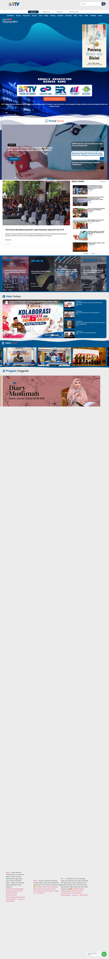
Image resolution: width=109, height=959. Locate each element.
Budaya (46, 15)
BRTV (21, 285)
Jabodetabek (10, 15)
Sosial (40, 15)
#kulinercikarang (11, 895)
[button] (8, 177)
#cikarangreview (66, 893)
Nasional (18, 15)
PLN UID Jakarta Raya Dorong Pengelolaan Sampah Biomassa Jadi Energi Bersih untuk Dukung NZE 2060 (28, 272)
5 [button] (103, 286)
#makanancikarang (49, 889)
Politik (86, 15)
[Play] (25, 356)
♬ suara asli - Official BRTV (79, 895)
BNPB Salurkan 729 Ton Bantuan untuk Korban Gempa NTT (96, 221)
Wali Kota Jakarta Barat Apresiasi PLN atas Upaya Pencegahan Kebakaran (96, 210)
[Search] (104, 3)
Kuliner (100, 15)
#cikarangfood (10, 899)
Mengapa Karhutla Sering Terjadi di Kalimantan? (86, 145)
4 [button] (103, 283)
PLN (23, 259)
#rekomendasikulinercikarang (15, 897)
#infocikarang (47, 891)
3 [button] (103, 280)
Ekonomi (34, 15)
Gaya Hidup (68, 15)
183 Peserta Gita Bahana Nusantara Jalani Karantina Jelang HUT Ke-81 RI (34, 230)
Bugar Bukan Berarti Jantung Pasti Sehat (32, 149)
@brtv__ (8, 872)
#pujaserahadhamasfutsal (14, 891)
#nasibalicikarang (78, 889)
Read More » (8, 240)
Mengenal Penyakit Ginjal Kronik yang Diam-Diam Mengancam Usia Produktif (96, 232)
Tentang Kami (74, 12)
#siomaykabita (38, 891)
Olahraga (52, 15)
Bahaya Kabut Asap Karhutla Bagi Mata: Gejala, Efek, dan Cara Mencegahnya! (85, 165)
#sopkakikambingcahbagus (15, 889)
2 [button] (103, 277)
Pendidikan (93, 15)
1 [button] (103, 274)
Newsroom (46, 12)
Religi (75, 15)
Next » (93, 253)
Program (60, 12)
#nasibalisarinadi (66, 891)
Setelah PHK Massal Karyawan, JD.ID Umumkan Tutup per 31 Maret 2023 (80, 272)
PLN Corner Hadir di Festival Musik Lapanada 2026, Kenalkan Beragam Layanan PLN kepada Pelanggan (95, 187)
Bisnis (80, 15)
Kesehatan (60, 15)
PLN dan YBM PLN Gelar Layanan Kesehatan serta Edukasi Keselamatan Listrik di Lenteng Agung (96, 199)
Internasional (26, 15)
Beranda (33, 12)
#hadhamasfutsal (11, 893)
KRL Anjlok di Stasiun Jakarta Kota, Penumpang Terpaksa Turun (53, 272)
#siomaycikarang (41, 887)
